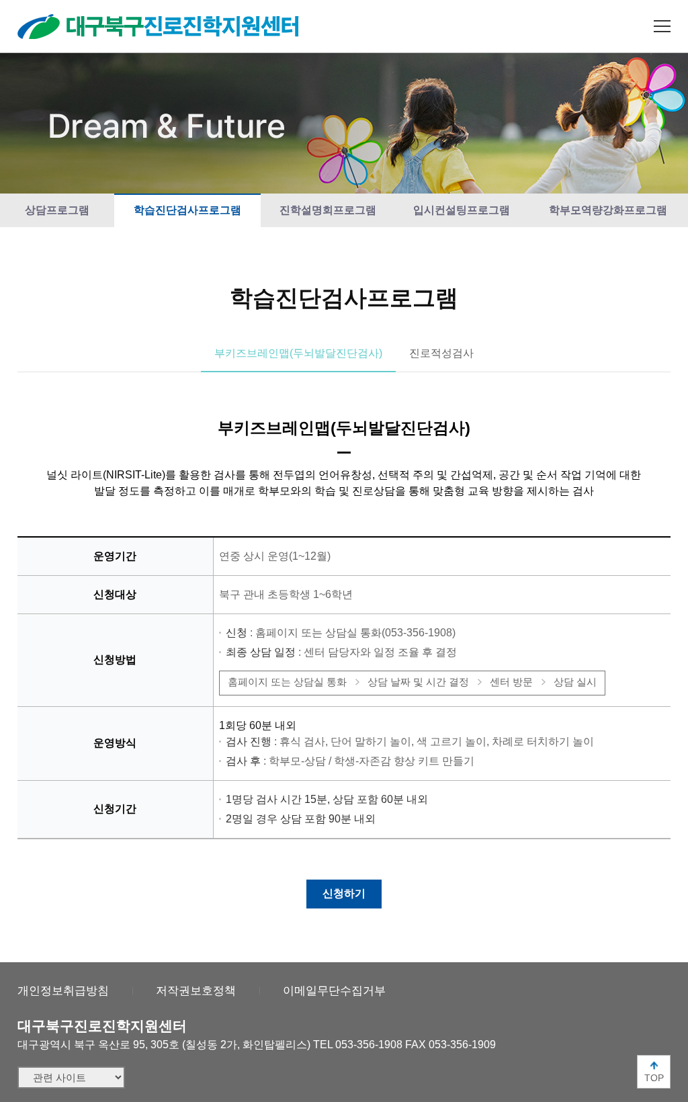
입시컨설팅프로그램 (461, 210)
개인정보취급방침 (63, 990)
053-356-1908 (368, 1044)
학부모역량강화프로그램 (608, 210)
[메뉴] (662, 26)
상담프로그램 (57, 210)
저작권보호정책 (196, 990)
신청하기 (344, 893)
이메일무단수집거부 (334, 990)
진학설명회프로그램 (328, 210)
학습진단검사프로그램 (187, 210)
